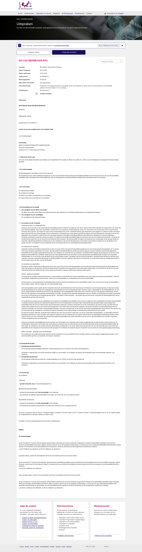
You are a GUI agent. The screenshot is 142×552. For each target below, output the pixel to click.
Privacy (32, 546)
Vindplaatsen (23, 90)
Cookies (37, 546)
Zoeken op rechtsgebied (30, 524)
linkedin (119, 546)
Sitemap (27, 546)
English (22, 546)
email (100, 546)
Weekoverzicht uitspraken (103, 535)
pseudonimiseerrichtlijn (61, 45)
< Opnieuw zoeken (33, 52)
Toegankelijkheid (44, 546)
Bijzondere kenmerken (26, 83)
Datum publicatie (25, 73)
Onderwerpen (29, 13)
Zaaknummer (23, 76)
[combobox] (111, 61)
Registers (56, 13)
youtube (122, 546)
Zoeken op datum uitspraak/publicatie (34, 518)
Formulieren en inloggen (115, 13)
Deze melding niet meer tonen (108, 45)
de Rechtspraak (67, 13)
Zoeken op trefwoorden (29, 520)
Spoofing (52, 546)
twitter (110, 546)
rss (97, 546)
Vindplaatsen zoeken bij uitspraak (33, 526)
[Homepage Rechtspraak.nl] (24, 5)
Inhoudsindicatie (24, 86)
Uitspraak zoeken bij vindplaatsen (33, 528)
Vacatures (58, 546)
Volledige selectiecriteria (66, 535)
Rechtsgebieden (24, 79)
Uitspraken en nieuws (43, 13)
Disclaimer (69, 546)
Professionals (79, 13)
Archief (63, 546)
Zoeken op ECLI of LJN (29, 522)
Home (20, 13)
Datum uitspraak (24, 70)
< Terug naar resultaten (68, 52)
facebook (113, 546)
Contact (89, 13)
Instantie (22, 67)
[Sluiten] (122, 45)
